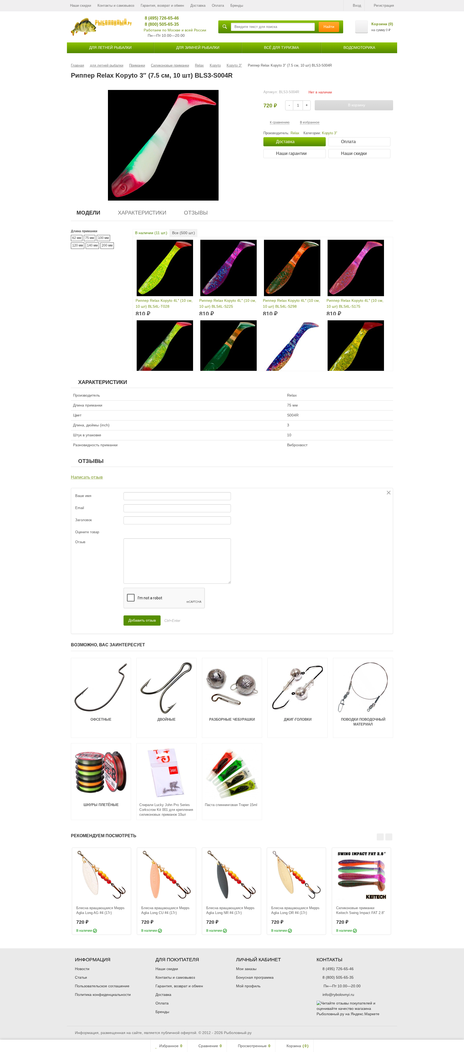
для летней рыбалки (110, 47)
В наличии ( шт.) (151, 233)
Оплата (218, 5)
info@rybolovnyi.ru (338, 994)
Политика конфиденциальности (103, 994)
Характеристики (142, 212)
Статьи (81, 977)
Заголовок (83, 520)
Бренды (236, 5)
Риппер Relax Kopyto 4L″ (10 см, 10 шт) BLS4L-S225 (227, 303)
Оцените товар (87, 532)
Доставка (197, 5)
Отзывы (196, 212)
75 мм (89, 238)
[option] (101, 891)
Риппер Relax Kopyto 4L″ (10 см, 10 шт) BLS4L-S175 (355, 303)
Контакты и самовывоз (115, 5)
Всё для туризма (281, 47)
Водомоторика (359, 47)
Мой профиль (248, 986)
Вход (357, 5)
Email (79, 508)
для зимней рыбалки (197, 47)
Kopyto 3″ (329, 133)
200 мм (107, 245)
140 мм (92, 245)
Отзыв (80, 542)
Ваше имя (83, 496)
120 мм (77, 245)
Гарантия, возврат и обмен (162, 5)
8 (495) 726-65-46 (160, 18)
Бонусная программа (255, 977)
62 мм (76, 238)
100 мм (103, 238)
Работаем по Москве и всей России (175, 30)
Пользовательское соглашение (102, 986)
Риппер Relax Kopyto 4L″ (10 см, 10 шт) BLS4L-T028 (164, 303)
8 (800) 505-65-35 (160, 24)
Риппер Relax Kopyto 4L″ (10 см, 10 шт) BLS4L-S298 (291, 303)
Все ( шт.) (183, 233)
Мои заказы (246, 969)
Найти (329, 26)
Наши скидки (80, 5)
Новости (82, 969)
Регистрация (384, 5)
